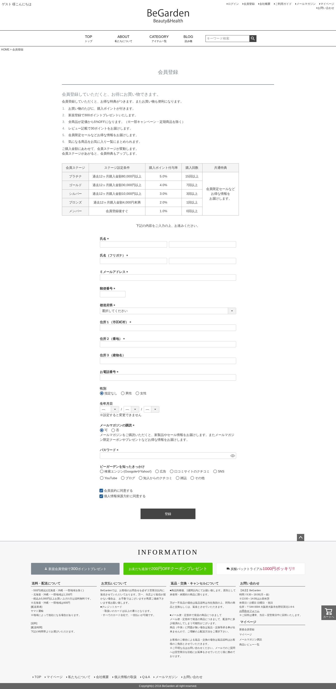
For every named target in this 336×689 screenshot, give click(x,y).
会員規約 (110, 490)
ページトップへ (300, 537)
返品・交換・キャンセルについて (195, 583)
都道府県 (108, 305)
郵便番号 (108, 288)
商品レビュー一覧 (249, 644)
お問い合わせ (326, 8)
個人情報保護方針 (117, 496)
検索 (252, 38)
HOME (5, 49)
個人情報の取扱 (125, 677)
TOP (38, 677)
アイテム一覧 (159, 39)
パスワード (110, 450)
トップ (88, 39)
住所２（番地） (113, 339)
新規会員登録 (246, 629)
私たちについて (123, 39)
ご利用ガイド (283, 3)
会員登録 (249, 3)
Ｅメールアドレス (115, 272)
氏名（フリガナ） (115, 255)
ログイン (233, 3)
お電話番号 (110, 372)
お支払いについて (114, 583)
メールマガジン (306, 3)
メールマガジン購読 (250, 639)
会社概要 (264, 3)
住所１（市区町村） (116, 322)
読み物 (188, 39)
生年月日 (106, 403)
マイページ (327, 3)
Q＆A (146, 677)
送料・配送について (46, 583)
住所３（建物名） (112, 355)
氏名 (105, 238)
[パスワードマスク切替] (232, 456)
